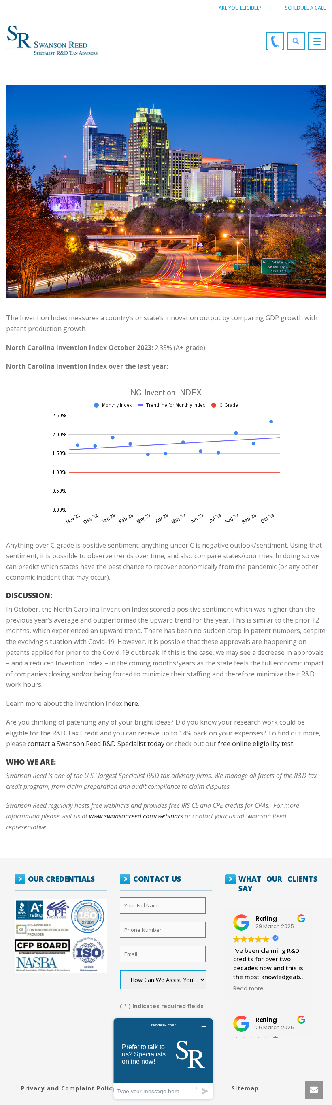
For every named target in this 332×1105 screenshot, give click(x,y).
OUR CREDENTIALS (61, 879)
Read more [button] (248, 988)
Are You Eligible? (240, 7)
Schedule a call (305, 7)
